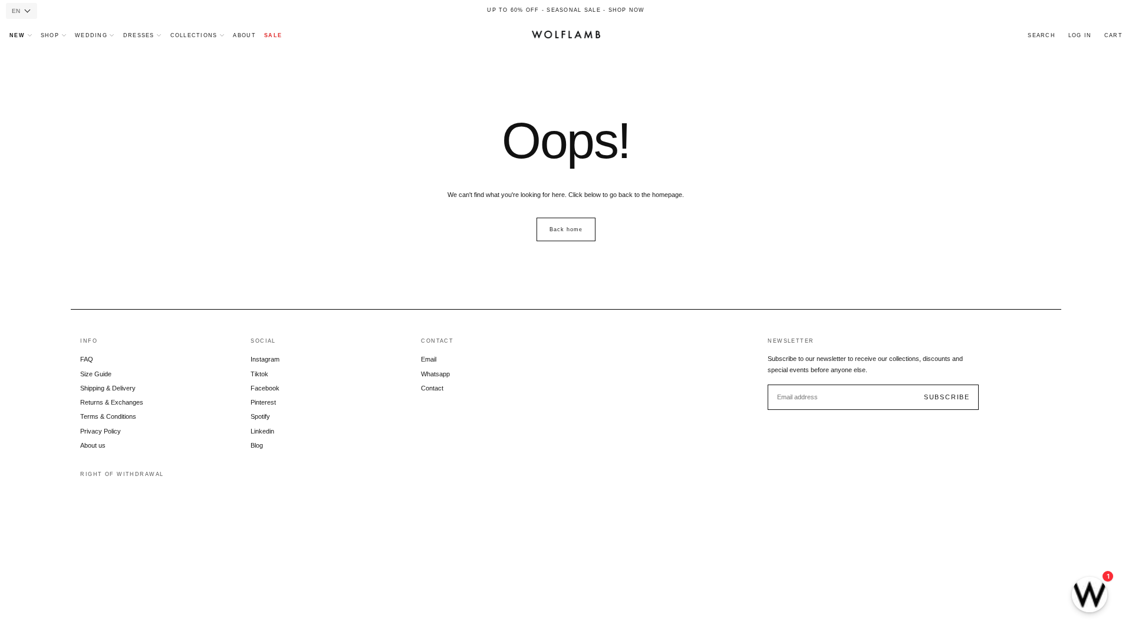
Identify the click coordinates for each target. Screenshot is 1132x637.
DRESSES (138, 35)
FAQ (86, 359)
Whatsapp (435, 373)
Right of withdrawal (121, 474)
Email (428, 359)
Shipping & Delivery (108, 388)
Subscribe (947, 396)
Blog (257, 445)
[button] (1041, 36)
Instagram (265, 359)
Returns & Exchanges (111, 402)
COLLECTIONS (194, 35)
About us (93, 445)
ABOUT (244, 35)
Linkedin (262, 431)
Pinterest (263, 402)
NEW (17, 35)
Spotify (260, 416)
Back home (565, 229)
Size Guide (95, 373)
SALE (273, 35)
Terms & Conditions (108, 416)
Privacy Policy (100, 431)
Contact (432, 388)
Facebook (265, 388)
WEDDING (91, 35)
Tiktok (259, 373)
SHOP (50, 35)
